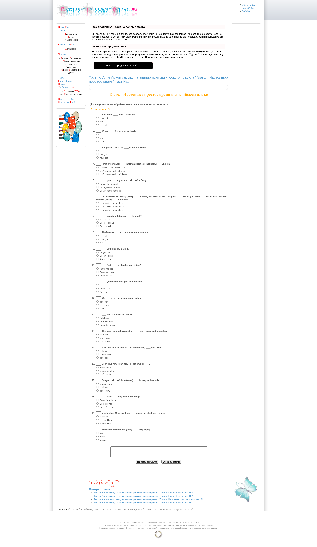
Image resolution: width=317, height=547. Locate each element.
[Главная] (98, 18)
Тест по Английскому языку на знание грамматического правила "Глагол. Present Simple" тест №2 (143, 496)
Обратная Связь (250, 5)
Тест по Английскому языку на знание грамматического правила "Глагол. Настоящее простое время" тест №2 (149, 499)
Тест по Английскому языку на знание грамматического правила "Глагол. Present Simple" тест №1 (143, 502)
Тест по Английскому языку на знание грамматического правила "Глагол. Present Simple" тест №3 (143, 492)
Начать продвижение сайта (123, 65)
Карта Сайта (248, 8)
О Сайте (246, 11)
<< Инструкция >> (100, 109)
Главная (62, 509)
